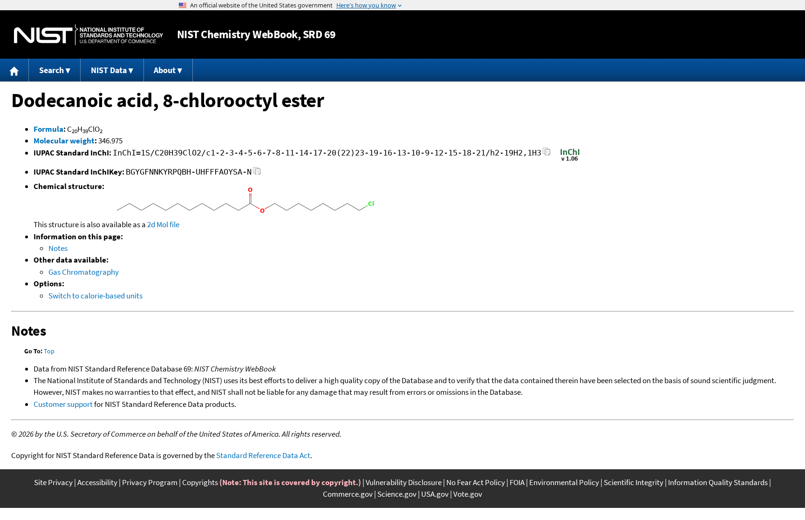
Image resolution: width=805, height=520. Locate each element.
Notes (58, 248)
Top (49, 351)
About (165, 70)
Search (51, 70)
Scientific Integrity (633, 482)
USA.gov (435, 494)
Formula (48, 129)
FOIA (517, 482)
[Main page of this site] (14, 70)
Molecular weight (64, 140)
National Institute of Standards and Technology (88, 34)
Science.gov (396, 494)
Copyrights (200, 482)
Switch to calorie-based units (95, 295)
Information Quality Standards (718, 482)
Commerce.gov (348, 494)
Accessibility (97, 482)
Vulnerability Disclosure (404, 482)
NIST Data (109, 70)
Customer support (63, 404)
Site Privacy (53, 482)
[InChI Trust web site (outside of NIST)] (570, 160)
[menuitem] (14, 70)
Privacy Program (149, 482)
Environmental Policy (564, 482)
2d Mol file (163, 224)
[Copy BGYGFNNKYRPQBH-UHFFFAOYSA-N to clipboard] (257, 173)
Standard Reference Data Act (263, 455)
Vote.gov (467, 494)
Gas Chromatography (83, 272)
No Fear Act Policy (475, 482)
